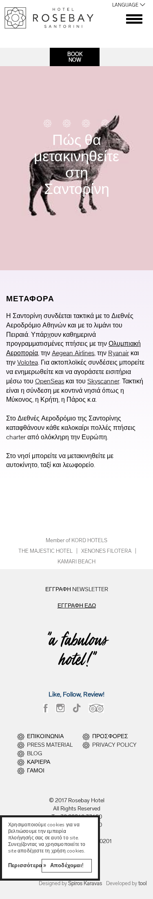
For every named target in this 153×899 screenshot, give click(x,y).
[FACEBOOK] (45, 708)
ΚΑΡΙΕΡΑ (38, 762)
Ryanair (118, 353)
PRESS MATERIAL (50, 745)
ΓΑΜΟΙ (35, 771)
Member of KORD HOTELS (76, 540)
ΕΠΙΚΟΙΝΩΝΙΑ (45, 736)
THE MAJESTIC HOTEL (45, 551)
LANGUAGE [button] (125, 5)
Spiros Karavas (85, 883)
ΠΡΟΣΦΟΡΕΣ (110, 736)
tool (142, 883)
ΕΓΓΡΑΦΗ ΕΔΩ (77, 605)
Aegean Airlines (73, 353)
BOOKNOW (74, 57)
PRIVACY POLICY (114, 745)
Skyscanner (103, 381)
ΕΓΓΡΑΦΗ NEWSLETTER (76, 589)
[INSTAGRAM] (60, 708)
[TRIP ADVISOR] (96, 708)
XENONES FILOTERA (106, 551)
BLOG (34, 753)
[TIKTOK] (77, 708)
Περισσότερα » (27, 865)
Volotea (27, 362)
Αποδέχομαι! (66, 865)
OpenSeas (49, 381)
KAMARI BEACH (76, 562)
